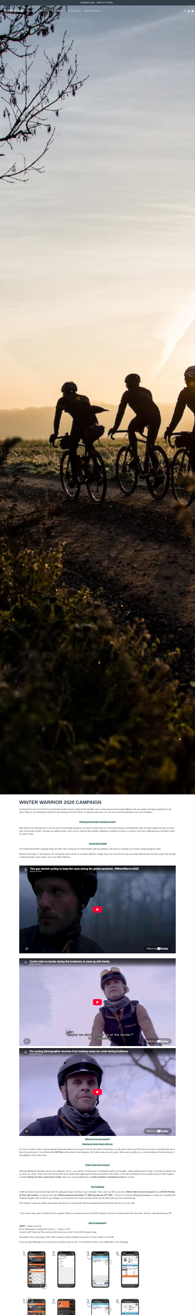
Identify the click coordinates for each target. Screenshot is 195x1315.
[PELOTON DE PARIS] (13, 10)
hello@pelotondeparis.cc (143, 1195)
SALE (30, 11)
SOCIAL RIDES (92, 11)
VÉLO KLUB (74, 11)
